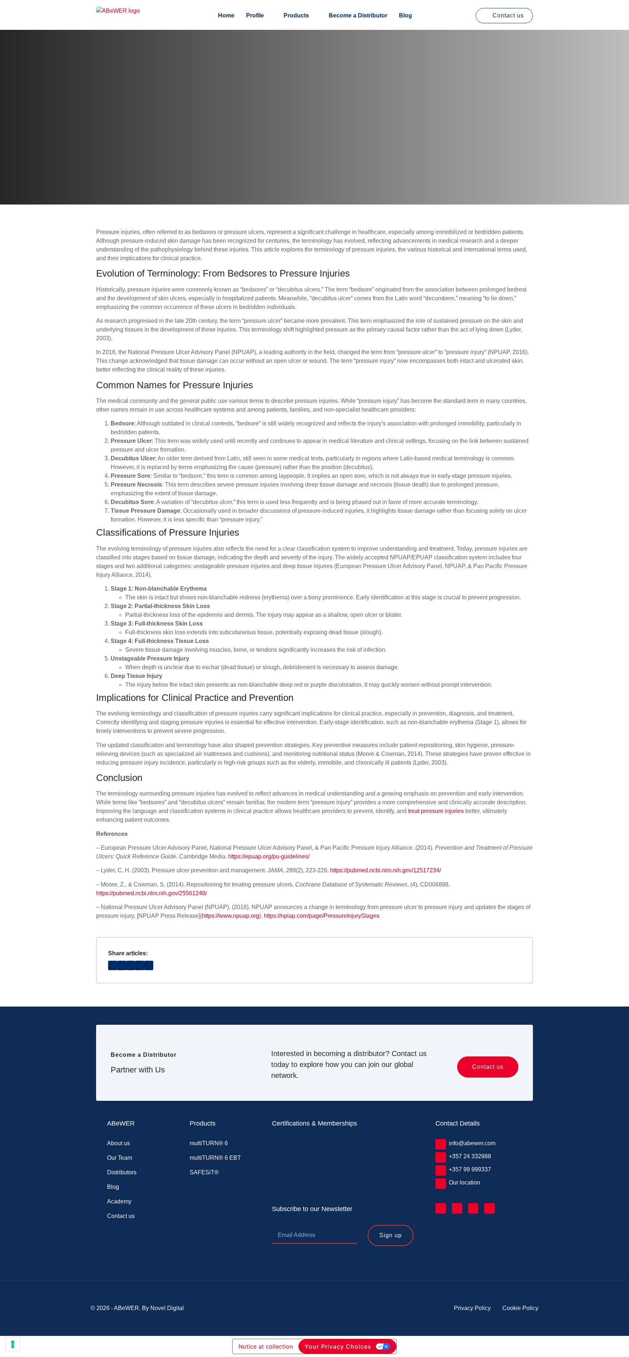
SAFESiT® (204, 1172)
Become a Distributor (358, 16)
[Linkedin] (440, 1208)
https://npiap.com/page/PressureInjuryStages (321, 916)
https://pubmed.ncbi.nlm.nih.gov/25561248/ (151, 893)
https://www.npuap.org (230, 916)
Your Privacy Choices (338, 1346)
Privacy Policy (472, 1308)
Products (296, 16)
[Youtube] (489, 1208)
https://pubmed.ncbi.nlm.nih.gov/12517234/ (385, 870)
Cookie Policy (520, 1308)
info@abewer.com (472, 1143)
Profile (255, 16)
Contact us (121, 1216)
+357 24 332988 (470, 1156)
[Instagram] (473, 1208)
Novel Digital (167, 1308)
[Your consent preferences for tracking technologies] (13, 1344)
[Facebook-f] (457, 1208)
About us (118, 1143)
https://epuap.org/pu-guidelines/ (268, 856)
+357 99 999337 (470, 1169)
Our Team (119, 1158)
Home (226, 16)
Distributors (122, 1172)
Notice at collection (265, 1346)
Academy (119, 1201)
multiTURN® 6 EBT (215, 1158)
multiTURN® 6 (209, 1143)
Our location (464, 1182)
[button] (112, 965)
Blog (405, 16)
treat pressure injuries (436, 811)
